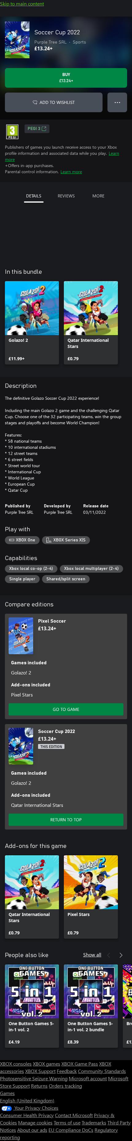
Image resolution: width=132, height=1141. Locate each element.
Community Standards (102, 1071)
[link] (32, 322)
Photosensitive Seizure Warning (34, 1078)
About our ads (32, 1130)
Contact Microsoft (74, 1115)
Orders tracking (65, 1085)
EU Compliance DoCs (71, 1130)
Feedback (67, 1071)
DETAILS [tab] (33, 196)
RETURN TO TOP (66, 819)
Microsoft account (88, 1078)
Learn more (71, 171)
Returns (39, 1085)
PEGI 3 (34, 129)
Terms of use (67, 1122)
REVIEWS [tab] (66, 196)
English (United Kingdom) (27, 1100)
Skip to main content (22, 3)
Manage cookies (35, 1122)
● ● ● (117, 102)
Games (7, 1093)
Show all (92, 954)
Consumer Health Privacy (27, 1115)
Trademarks (94, 1122)
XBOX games (46, 1063)
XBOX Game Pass (79, 1063)
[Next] (121, 955)
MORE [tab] (98, 196)
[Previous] (109, 955)
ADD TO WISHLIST (57, 102)
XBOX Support (40, 1071)
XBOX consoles (16, 1063)
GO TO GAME (66, 709)
